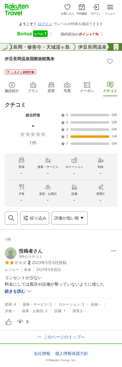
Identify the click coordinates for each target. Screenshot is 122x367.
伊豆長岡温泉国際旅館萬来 (29, 58)
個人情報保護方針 (71, 353)
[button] (24, 253)
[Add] (109, 61)
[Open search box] (11, 218)
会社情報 (42, 353)
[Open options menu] (113, 250)
